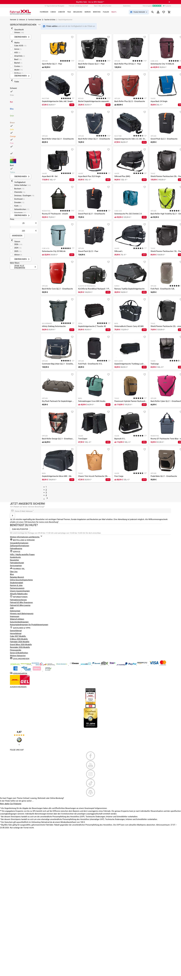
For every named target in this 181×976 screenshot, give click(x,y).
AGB (12, 608)
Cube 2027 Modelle (18, 636)
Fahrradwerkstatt (17, 563)
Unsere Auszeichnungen (20, 591)
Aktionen (22, 20)
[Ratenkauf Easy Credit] (37, 670)
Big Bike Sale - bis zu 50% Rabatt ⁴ (90, 2)
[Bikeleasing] (26, 664)
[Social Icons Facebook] (90, 755)
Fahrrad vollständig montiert (78, 6)
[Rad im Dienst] (96, 664)
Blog (12, 574)
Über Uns (13, 572)
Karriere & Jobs (16, 585)
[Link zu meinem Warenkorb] (169, 12)
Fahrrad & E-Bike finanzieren (21, 602)
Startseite (13, 20)
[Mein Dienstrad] (62, 664)
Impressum (14, 616)
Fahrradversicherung (18, 600)
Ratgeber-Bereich (17, 577)
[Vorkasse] (48, 670)
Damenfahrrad (16, 631)
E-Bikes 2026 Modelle (19, 639)
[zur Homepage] (20, 12)
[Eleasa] (74, 664)
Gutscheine (126, 6)
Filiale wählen (52, 26)
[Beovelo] (105, 664)
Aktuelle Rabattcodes (19, 594)
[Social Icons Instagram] (90, 774)
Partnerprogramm (17, 588)
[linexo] (113, 664)
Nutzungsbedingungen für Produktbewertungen (29, 625)
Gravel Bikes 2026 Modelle (21, 644)
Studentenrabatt (16, 583)
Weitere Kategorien (18, 656)
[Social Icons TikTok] (90, 783)
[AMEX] (16, 670)
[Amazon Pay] (142, 664)
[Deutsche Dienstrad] (49, 664)
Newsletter (14, 560)
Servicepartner (16, 565)
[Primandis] (86, 664)
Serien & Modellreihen (19, 653)
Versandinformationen (19, 543)
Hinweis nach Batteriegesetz (21, 613)
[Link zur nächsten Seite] (47, 499)
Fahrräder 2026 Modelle (19, 642)
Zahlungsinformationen (19, 546)
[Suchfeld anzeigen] (152, 12)
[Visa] (154, 664)
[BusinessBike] (37, 664)
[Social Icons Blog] (90, 792)
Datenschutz (15, 611)
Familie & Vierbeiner (34, 20)
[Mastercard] (163, 664)
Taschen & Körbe (49, 20)
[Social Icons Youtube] (90, 765)
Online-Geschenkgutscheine (21, 580)
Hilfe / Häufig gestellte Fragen (22, 554)
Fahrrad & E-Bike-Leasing (20, 605)
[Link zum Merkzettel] (163, 12)
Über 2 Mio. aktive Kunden (102, 6)
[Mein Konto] (158, 12)
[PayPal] (131, 664)
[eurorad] (121, 664)
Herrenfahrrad (15, 633)
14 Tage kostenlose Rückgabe (54, 6)
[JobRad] (15, 664)
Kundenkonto (15, 557)
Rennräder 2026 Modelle (20, 647)
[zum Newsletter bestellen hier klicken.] (12, 515)
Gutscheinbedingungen (19, 622)
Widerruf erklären (17, 619)
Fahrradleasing (16, 548)
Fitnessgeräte (15, 650)
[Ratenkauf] (26, 670)
